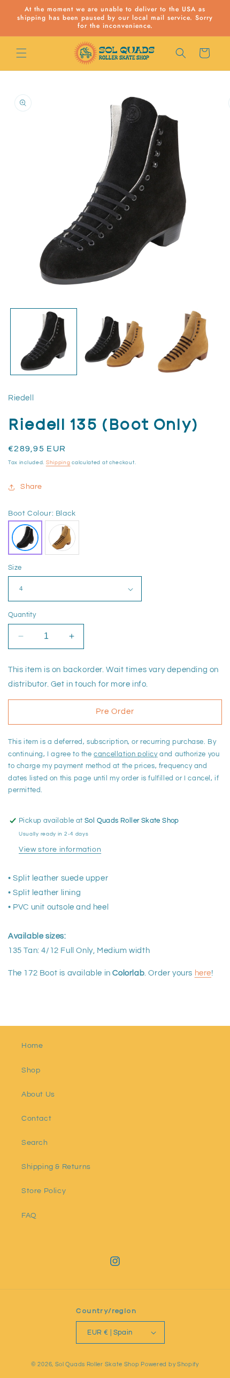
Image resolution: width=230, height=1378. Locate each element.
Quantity (22, 615)
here (203, 973)
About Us (38, 1094)
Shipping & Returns (56, 1167)
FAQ (29, 1215)
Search (34, 1142)
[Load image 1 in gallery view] (43, 342)
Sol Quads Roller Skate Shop (97, 1364)
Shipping (58, 462)
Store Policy (43, 1191)
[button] (21, 53)
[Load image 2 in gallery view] (115, 342)
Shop (30, 1070)
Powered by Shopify (170, 1364)
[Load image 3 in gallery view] (185, 342)
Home (32, 1045)
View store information (60, 849)
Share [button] (31, 486)
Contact (36, 1118)
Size (15, 567)
